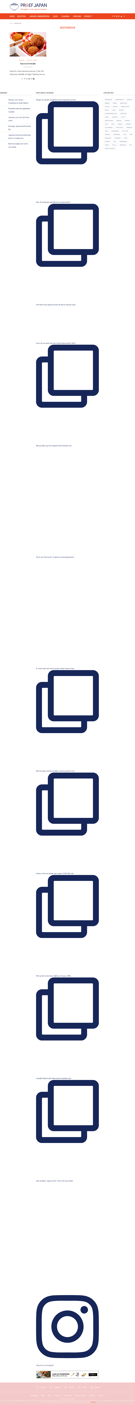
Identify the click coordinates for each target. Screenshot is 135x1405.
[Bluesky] (121, 16)
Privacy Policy (80, 1395)
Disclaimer (68, 1395)
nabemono (129, 127)
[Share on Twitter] (27, 79)
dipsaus (107, 110)
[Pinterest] (116, 16)
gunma (107, 117)
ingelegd (119, 120)
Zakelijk (92, 1395)
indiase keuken (109, 120)
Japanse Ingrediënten (39, 16)
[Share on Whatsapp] (31, 79)
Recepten (21, 16)
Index (12, 16)
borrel (115, 103)
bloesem (129, 99)
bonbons (107, 103)
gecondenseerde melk (111, 113)
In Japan (65, 16)
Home (11, 23)
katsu (112, 124)
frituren (121, 110)
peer (125, 134)
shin (115, 141)
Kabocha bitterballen (28, 63)
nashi (106, 131)
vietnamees (123, 145)
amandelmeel (108, 99)
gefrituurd (123, 113)
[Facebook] (112, 16)
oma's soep (125, 131)
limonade (128, 124)
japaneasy (127, 120)
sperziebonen (123, 141)
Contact (88, 16)
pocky (130, 134)
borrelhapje (123, 103)
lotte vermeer (109, 127)
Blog (55, 16)
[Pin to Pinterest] (29, 79)
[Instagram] (114, 16)
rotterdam (118, 138)
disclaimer (93, 1402)
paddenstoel (116, 134)
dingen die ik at (125, 106)
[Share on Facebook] (24, 79)
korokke (120, 124)
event (114, 110)
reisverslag (108, 138)
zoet (130, 145)
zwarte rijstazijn (110, 148)
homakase (115, 117)
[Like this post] (22, 79)
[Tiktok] (119, 16)
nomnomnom (115, 131)
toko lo (114, 145)
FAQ (49, 1395)
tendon (107, 145)
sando (125, 138)
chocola (107, 106)
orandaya (107, 134)
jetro (106, 124)
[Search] (124, 16)
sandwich (107, 141)
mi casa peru (119, 127)
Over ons (77, 16)
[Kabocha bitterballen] (28, 44)
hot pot (123, 117)
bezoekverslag (120, 99)
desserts (115, 106)
